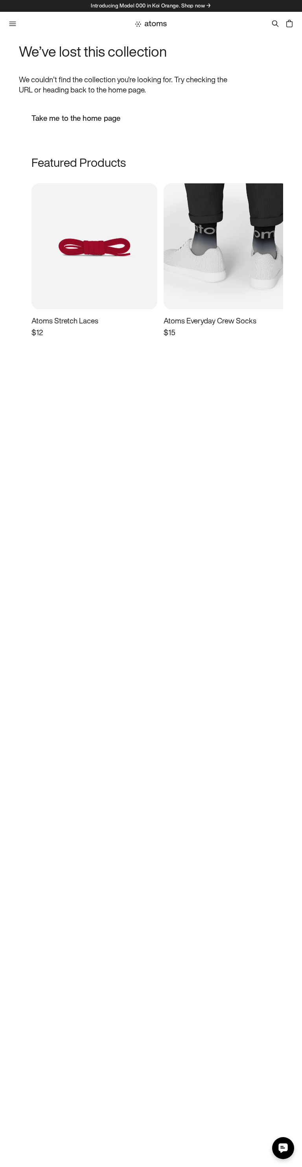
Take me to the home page (76, 118)
